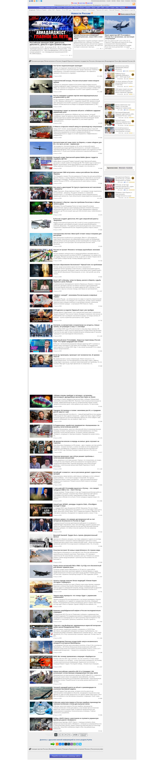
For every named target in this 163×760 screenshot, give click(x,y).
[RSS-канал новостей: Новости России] (91, 13)
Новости (59, 7)
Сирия (112, 7)
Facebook (129, 168)
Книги (122, 0)
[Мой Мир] (63, 744)
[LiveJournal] (68, 744)
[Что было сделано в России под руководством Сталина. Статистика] (110, 86)
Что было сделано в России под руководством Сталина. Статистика (124, 83)
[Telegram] (77, 744)
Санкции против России (39, 749)
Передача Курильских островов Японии (76, 749)
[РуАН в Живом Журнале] (39, 1)
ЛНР (102, 7)
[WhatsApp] (74, 744)
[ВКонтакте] (60, 744)
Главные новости (50, 7)
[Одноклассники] (57, 744)
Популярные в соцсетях (128, 10)
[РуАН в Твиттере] (36, 1)
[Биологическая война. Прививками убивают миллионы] (110, 71)
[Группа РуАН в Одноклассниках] (34, 1)
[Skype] (80, 744)
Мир (117, 7)
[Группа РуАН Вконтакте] (30, 1)
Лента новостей (68, 7)
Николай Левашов (114, 10)
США (107, 7)
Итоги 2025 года (66, 10)
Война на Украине (41, 10)
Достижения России (126, 61)
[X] (66, 744)
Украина (87, 7)
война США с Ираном (54, 10)
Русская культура (37, 61)
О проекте (127, 0)
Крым (93, 7)
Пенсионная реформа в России (101, 749)
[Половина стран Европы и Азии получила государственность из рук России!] (110, 197)
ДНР (98, 7)
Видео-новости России (128, 14)
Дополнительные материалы (98, 0)
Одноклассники (112, 168)
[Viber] (71, 744)
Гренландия (91, 10)
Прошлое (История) (102, 10)
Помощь (122, 7)
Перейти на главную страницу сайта (66, 756)
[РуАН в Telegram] (41, 1)
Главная (41, 7)
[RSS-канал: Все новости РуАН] (134, 4)
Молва (118, 0)
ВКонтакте (122, 168)
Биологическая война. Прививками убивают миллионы (122, 67)
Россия (76, 7)
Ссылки (108, 0)
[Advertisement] (66, 381)
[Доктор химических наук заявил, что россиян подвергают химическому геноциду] (110, 110)
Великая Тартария (55, 749)
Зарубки (114, 0)
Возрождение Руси (111, 61)
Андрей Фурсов (67, 61)
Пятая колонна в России (52, 61)
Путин (82, 7)
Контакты (133, 0)
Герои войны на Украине (80, 10)
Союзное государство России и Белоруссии (89, 61)
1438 (75, 735)
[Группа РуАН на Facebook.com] (32, 1)
